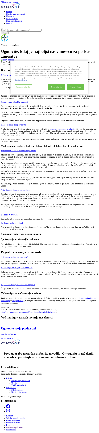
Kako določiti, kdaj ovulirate (13, 125)
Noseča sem (11, 16)
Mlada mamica (12, 18)
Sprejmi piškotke (75, 87)
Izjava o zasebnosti (14, 420)
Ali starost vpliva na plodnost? (14, 257)
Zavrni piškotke (56, 87)
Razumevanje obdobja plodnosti (14, 102)
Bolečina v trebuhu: (9, 215)
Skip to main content (9, 2)
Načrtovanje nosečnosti (15, 14)
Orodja (9, 23)
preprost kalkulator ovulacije (62, 129)
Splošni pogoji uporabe (15, 418)
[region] (49, 77)
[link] (49, 331)
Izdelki (9, 11)
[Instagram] (8, 411)
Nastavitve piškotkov (23, 87)
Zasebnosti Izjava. (21, 80)
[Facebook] (8, 407)
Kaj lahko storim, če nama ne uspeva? (18, 284)
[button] (49, 113)
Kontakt (9, 416)
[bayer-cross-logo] (4, 41)
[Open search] (2, 28)
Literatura (10, 425)
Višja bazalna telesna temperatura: (15, 190)
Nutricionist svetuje (14, 21)
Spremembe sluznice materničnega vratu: (18, 150)
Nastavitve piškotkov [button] (14, 427)
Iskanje (4, 30)
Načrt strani (11, 430)
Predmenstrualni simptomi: (12, 223)
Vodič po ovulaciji (18, 385)
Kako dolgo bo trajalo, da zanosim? (16, 267)
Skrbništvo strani (13, 423)
